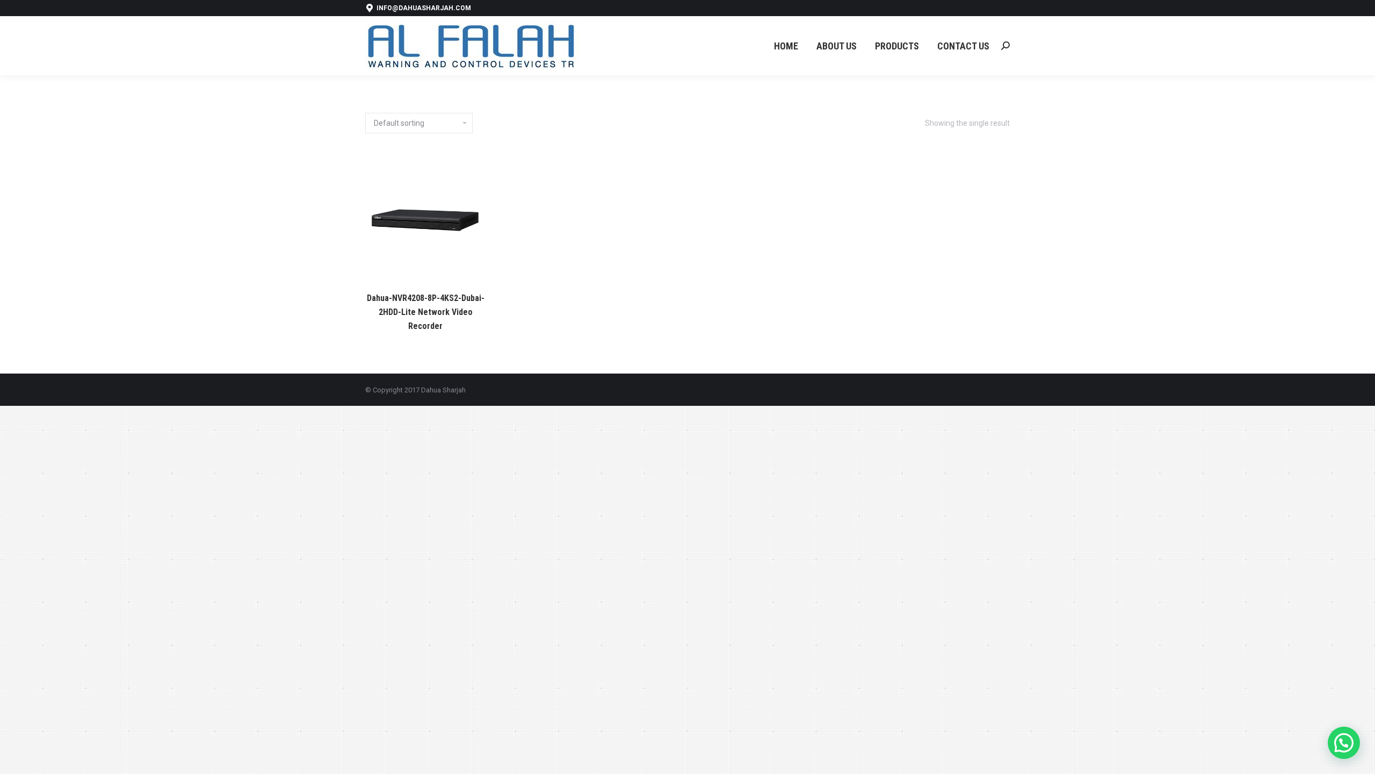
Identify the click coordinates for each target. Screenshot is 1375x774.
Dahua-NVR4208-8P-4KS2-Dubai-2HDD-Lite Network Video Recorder (425, 312)
